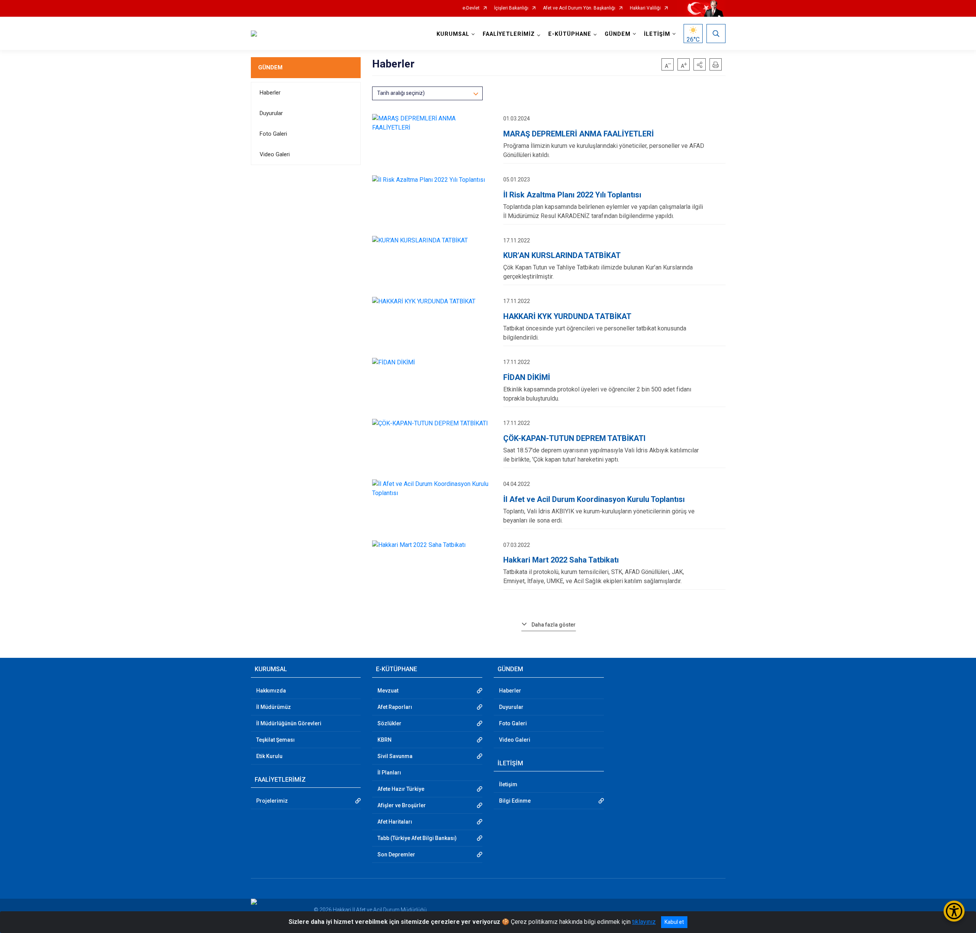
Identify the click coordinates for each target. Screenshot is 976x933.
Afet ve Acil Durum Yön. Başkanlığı (579, 8)
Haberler (270, 92)
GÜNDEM (270, 67)
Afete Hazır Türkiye (400, 789)
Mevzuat (387, 691)
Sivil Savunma (395, 756)
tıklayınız (644, 921)
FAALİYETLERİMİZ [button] (509, 34)
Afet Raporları (394, 707)
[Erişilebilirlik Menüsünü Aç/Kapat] (954, 911)
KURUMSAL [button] (453, 34)
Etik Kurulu (269, 756)
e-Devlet (471, 8)
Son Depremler (396, 854)
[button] (699, 64)
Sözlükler (389, 723)
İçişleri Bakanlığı (511, 8)
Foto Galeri (273, 133)
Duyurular (271, 113)
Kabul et (674, 922)
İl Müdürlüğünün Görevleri (288, 723)
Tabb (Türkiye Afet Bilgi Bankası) (417, 838)
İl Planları (389, 772)
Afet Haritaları (394, 822)
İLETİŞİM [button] (657, 34)
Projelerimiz (272, 801)
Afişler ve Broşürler (401, 805)
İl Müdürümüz (273, 707)
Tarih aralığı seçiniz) (401, 93)
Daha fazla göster (553, 625)
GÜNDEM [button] (618, 34)
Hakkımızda (271, 691)
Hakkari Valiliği (645, 8)
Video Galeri (275, 154)
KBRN (384, 740)
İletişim (508, 784)
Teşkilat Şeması (275, 740)
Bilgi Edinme (515, 801)
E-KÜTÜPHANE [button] (569, 34)
